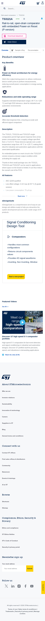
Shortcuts (5, 501)
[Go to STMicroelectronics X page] (6, 586)
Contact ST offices (8, 453)
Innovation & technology (11, 410)
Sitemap (5, 508)
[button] (2, 3)
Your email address (8, 564)
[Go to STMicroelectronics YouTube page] (32, 586)
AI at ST (5, 485)
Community (6, 465)
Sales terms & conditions (27, 609)
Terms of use (13, 609)
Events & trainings (8, 478)
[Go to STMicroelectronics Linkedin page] (13, 586)
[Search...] (4, 8)
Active (18, 18)
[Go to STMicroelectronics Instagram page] (19, 586)
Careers (5, 417)
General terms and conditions (12, 436)
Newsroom (6, 472)
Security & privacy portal (11, 547)
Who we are (6, 391)
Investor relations (8, 397)
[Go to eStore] (38, 3)
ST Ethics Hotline (8, 534)
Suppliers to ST (7, 423)
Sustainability (7, 404)
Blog (3, 429)
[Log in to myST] (42, 3)
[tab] (5, 50)
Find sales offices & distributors (13, 459)
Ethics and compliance (10, 528)
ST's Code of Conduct (10, 541)
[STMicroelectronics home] (22, 3)
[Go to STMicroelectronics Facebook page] (25, 586)
